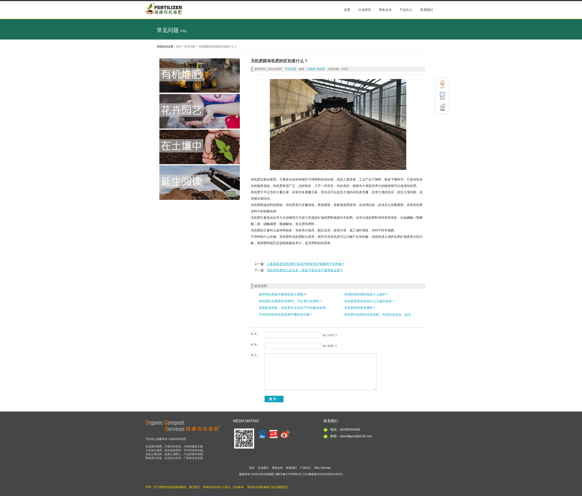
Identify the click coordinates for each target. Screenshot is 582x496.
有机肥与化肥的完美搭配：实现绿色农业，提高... (379, 314)
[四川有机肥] (164, 16)
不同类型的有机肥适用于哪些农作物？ (286, 314)
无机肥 (311, 69)
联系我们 (291, 467)
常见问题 (189, 46)
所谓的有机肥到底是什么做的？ (366, 294)
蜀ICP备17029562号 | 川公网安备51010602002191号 (309, 474)
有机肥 (320, 69)
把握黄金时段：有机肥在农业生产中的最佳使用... (293, 308)
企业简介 (263, 467)
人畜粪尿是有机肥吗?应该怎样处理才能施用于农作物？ (306, 264)
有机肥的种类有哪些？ (360, 308)
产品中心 (305, 467)
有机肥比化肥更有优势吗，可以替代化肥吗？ (290, 301)
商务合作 (277, 467)
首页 (178, 46)
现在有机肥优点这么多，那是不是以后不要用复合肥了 (305, 270)
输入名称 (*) (330, 335)
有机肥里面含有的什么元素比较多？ (369, 301)
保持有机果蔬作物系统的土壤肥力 (282, 294)
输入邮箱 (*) (330, 345)
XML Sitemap (322, 467)
